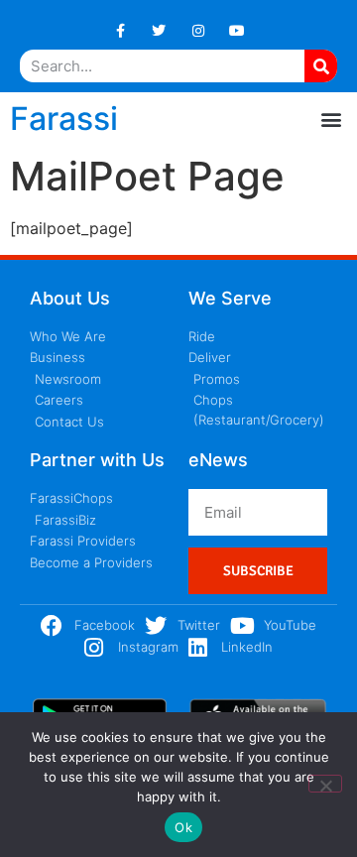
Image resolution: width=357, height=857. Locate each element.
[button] (330, 118)
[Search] (320, 66)
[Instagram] (197, 30)
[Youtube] (236, 30)
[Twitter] (159, 30)
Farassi (64, 118)
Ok (183, 827)
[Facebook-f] (120, 30)
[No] (325, 784)
